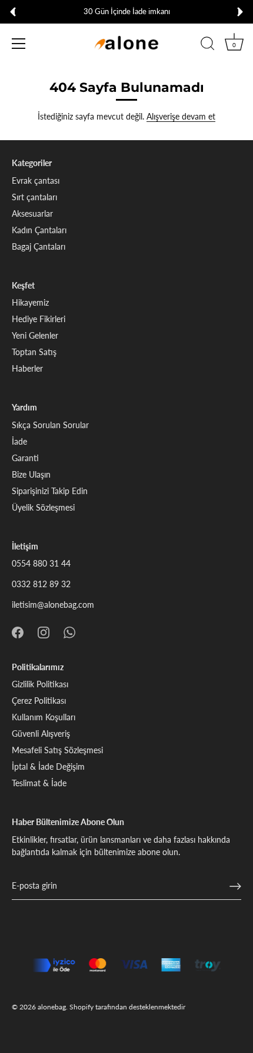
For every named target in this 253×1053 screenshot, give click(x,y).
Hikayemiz (30, 302)
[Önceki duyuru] (13, 12)
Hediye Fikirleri (38, 319)
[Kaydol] (235, 886)
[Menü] (19, 44)
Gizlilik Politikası (40, 684)
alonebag (52, 1006)
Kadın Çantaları (39, 230)
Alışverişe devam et (181, 116)
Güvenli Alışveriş (41, 734)
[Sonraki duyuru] (240, 12)
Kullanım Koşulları (43, 717)
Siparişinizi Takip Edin (50, 491)
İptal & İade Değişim (48, 766)
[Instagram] (43, 631)
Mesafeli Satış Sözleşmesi (57, 750)
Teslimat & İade (39, 783)
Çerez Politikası (39, 701)
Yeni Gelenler (35, 335)
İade (19, 441)
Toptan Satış (34, 352)
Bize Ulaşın (31, 474)
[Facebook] (18, 631)
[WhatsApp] (69, 631)
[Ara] (208, 45)
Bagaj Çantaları (38, 246)
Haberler (27, 368)
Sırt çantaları (34, 197)
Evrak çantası (35, 181)
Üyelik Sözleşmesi (43, 507)
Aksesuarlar (32, 213)
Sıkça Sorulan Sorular (50, 425)
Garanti (25, 458)
